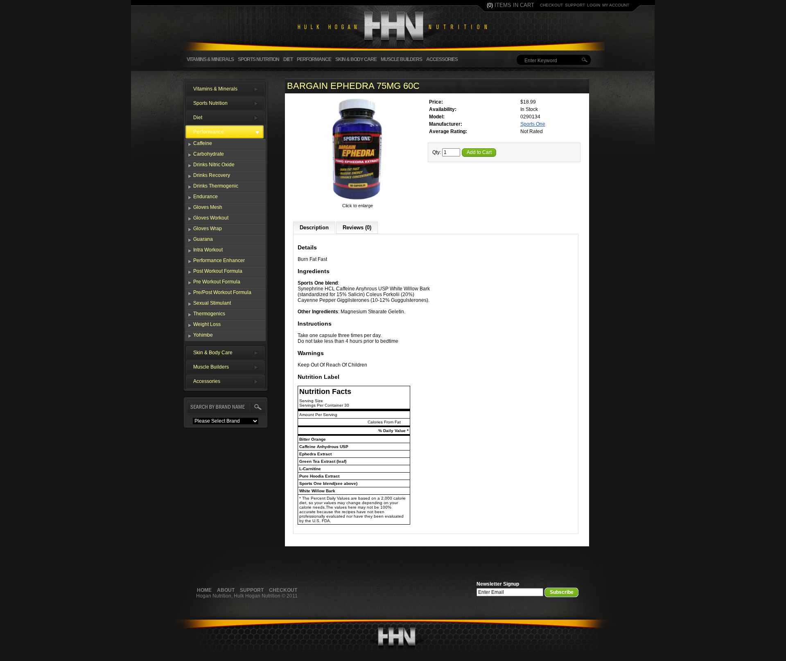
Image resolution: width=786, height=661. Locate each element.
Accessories (442, 59)
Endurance (205, 196)
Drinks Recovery (211, 175)
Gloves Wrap (207, 228)
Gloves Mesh (207, 207)
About (226, 590)
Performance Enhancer (219, 260)
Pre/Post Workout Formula (222, 292)
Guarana (203, 239)
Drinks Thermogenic (215, 186)
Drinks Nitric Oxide (214, 165)
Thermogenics (209, 314)
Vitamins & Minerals (210, 59)
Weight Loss (207, 324)
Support (252, 590)
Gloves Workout (210, 218)
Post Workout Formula (217, 271)
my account (615, 5)
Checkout (283, 590)
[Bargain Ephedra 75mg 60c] (357, 200)
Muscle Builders (401, 59)
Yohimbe (203, 335)
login (593, 5)
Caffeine (202, 143)
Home (204, 590)
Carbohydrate (208, 154)
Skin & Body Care (356, 59)
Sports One (532, 124)
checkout (551, 5)
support (575, 5)
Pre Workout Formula (216, 282)
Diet (288, 59)
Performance (314, 59)
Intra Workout (208, 250)
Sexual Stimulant (212, 303)
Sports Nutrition (258, 59)
